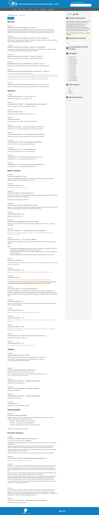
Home (14, 9)
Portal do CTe (72, 58)
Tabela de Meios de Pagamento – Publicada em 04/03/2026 (23, 381)
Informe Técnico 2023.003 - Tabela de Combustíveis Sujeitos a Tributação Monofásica (31, 490)
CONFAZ (71, 93)
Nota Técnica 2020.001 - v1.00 (15, 326)
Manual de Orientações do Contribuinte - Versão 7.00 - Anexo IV (24, 56)
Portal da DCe (72, 70)
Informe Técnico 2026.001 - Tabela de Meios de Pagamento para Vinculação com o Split (31, 466)
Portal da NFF (72, 66)
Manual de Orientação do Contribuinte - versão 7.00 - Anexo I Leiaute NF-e (27, 38)
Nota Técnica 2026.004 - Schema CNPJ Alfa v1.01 (20, 193)
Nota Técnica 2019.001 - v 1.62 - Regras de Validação (21, 239)
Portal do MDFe (73, 60)
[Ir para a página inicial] (12, 4)
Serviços (36, 9)
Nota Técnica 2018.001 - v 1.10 (15, 317)
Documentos (43, 9)
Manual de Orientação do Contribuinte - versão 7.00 (21, 27)
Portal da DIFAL (73, 72)
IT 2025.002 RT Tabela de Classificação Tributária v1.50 (22, 438)
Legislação (50, 9)
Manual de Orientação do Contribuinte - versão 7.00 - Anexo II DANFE (26, 47)
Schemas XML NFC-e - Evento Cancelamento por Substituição (24, 142)
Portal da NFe (72, 65)
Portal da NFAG (73, 77)
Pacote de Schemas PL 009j (15, 111)
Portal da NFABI (73, 78)
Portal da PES (72, 73)
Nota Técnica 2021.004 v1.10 (15, 301)
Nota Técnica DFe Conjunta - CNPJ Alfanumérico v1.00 (22, 205)
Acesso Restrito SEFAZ (77, 2)
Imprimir (11, 18)
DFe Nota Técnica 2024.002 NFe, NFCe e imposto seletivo (23, 221)
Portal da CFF (72, 75)
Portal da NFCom (73, 63)
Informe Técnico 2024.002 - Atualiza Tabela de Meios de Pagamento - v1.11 (28, 458)
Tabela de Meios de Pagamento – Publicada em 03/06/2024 (23, 396)
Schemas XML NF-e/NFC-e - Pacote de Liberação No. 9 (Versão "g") (25, 134)
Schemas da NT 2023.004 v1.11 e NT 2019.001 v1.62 (21, 96)
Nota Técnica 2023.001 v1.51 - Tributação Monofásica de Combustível (26, 230)
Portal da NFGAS (73, 80)
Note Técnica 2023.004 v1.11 (15, 260)
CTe (70, 88)
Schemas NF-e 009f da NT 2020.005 (17, 415)
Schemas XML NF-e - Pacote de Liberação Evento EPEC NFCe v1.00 (25, 164)
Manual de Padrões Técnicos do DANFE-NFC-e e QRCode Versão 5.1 (26, 63)
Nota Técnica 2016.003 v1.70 (15, 310)
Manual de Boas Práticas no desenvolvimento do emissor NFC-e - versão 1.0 (28, 71)
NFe (70, 89)
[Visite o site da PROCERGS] (62, 511)
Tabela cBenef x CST (13, 403)
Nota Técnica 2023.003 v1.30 (15, 185)
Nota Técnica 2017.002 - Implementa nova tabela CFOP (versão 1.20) (26, 335)
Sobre (19, 9)
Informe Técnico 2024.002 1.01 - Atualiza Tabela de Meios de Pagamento (27, 500)
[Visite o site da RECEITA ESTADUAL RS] (25, 511)
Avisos (24, 9)
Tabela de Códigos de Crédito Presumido (18, 355)
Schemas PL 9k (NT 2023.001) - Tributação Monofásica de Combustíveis (27, 104)
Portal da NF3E (72, 61)
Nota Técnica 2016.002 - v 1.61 (15, 343)
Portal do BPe (72, 56)
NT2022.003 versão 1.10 (14, 277)
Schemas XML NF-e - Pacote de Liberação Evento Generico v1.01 (25, 157)
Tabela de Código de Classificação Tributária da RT (21, 370)
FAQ (70, 100)
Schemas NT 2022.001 (13, 119)
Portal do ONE (72, 68)
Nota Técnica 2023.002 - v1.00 (15, 270)
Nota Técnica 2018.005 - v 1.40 (15, 214)
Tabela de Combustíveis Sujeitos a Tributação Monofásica (23, 388)
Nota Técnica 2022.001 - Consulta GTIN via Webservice (22, 288)
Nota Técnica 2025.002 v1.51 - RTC (17, 176)
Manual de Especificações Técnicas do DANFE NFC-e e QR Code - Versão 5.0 (28, 84)
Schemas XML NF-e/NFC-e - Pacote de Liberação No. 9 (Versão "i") (25, 127)
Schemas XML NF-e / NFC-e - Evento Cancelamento (21, 149)
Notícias (30, 9)
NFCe (70, 91)
